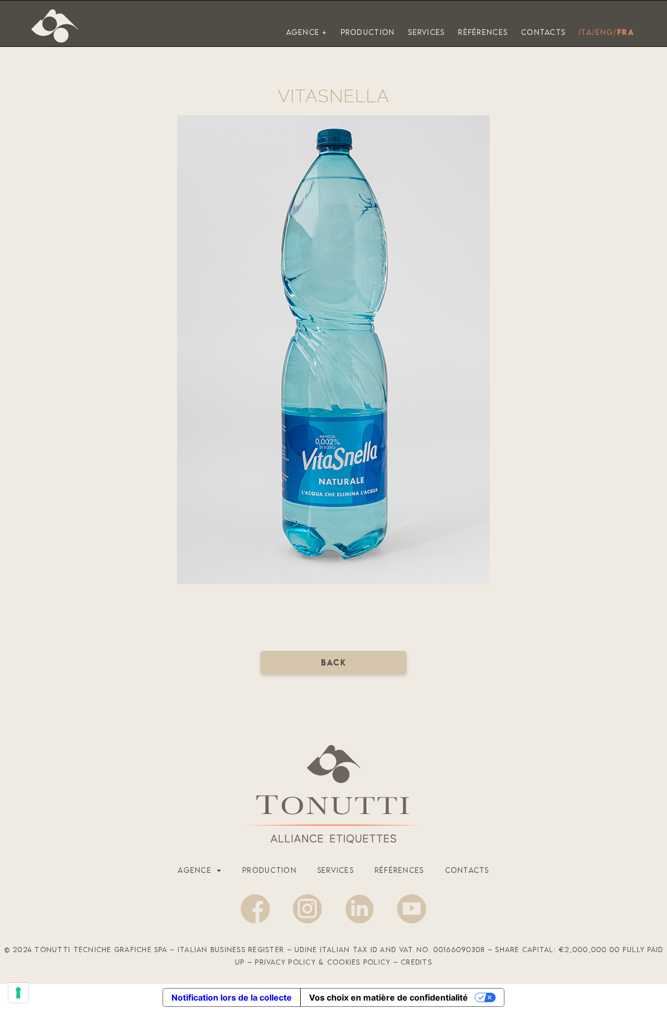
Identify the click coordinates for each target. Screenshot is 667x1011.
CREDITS (416, 962)
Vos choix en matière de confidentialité (388, 997)
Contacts (467, 870)
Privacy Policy (285, 962)
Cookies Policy (359, 962)
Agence (195, 870)
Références (399, 870)
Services (335, 870)
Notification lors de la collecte (231, 997)
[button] (333, 662)
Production (269, 870)
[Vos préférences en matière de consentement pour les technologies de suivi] (18, 993)
